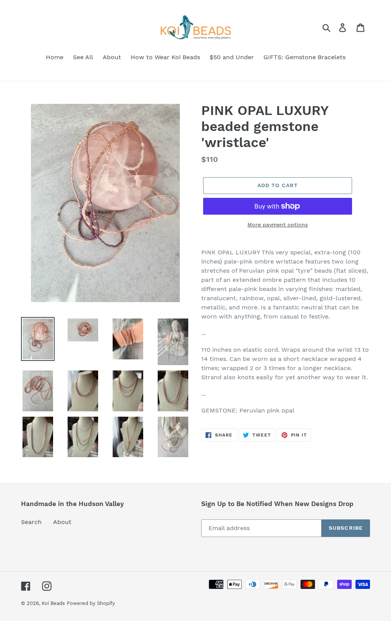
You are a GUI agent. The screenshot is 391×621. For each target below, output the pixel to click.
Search (31, 522)
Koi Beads (53, 603)
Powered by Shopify (91, 603)
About (62, 522)
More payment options (277, 225)
